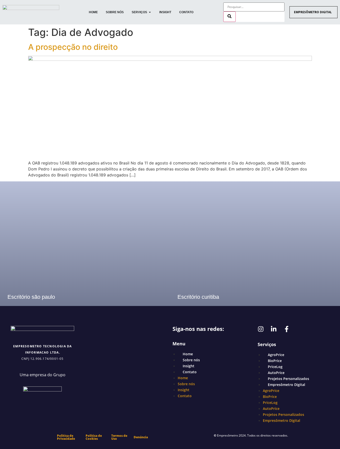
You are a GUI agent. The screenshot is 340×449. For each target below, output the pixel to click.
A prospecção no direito (73, 47)
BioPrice (275, 360)
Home (188, 354)
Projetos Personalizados (288, 378)
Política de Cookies (94, 437)
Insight (188, 366)
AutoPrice (276, 372)
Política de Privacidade (66, 437)
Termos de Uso (119, 437)
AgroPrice (276, 354)
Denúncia (141, 437)
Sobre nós (191, 360)
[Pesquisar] (229, 16)
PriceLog (275, 366)
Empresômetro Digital (286, 384)
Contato (190, 372)
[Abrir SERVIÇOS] (149, 12)
